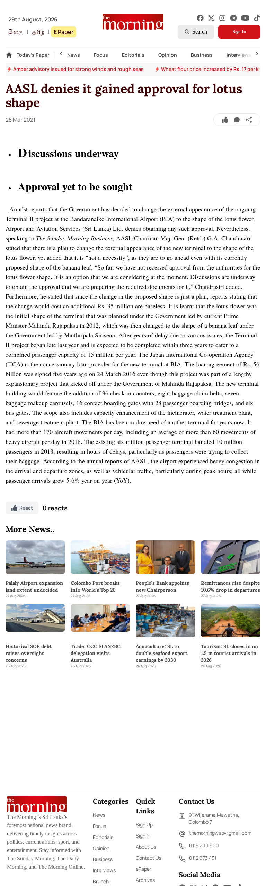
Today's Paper (33, 55)
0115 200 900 (204, 845)
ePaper (143, 869)
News (73, 55)
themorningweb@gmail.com (220, 833)
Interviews (239, 55)
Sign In (239, 31)
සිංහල (15, 32)
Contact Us (148, 858)
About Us (146, 846)
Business (202, 55)
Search (199, 32)
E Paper (63, 32)
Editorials (133, 55)
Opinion (167, 55)
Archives (145, 880)
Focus (101, 55)
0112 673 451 (202, 858)
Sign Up (144, 824)
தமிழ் (38, 32)
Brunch (101, 881)
